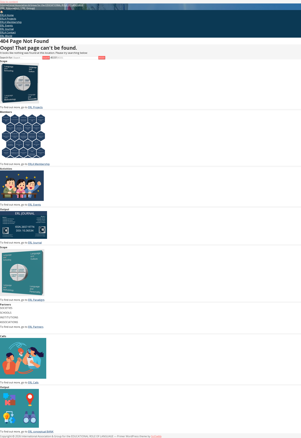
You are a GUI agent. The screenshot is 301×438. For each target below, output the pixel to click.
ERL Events (6, 25)
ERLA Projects (8, 18)
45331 (53, 57)
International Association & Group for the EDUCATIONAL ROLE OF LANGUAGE (41, 5)
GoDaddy (156, 436)
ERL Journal (7, 29)
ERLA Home (7, 15)
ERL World (6, 36)
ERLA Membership (11, 22)
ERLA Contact (8, 32)
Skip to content (9, 1)
